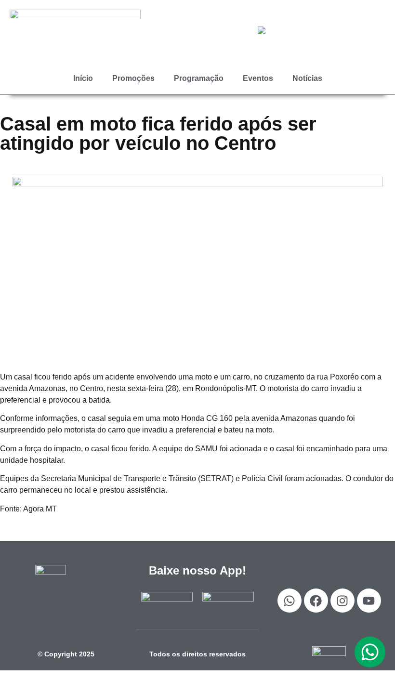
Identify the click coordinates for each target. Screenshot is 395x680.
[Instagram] (342, 600)
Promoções (133, 78)
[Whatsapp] (289, 600)
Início (83, 78)
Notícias (307, 78)
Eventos (258, 78)
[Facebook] (316, 600)
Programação (199, 78)
